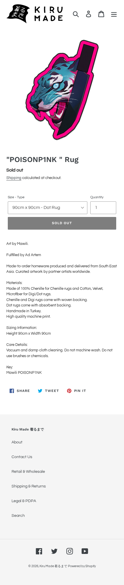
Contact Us (22, 457)
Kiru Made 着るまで (53, 566)
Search (18, 516)
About (17, 442)
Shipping (13, 178)
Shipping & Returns (29, 486)
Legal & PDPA (24, 501)
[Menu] (114, 14)
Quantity (97, 197)
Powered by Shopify (82, 566)
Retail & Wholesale (28, 472)
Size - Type (16, 197)
